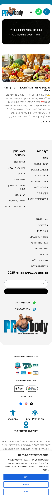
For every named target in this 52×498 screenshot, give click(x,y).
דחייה (26, 492)
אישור (26, 477)
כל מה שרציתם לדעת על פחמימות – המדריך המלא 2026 (27, 88)
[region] (26, 474)
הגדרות (26, 484)
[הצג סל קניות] (46, 11)
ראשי (38, 34)
